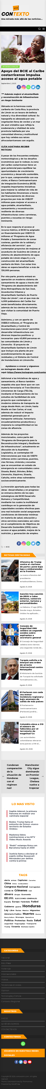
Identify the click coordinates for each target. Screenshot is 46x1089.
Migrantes (35, 910)
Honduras (31, 906)
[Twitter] (33, 87)
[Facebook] (19, 87)
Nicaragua (20, 917)
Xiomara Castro (27, 927)
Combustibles (23, 884)
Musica (38, 914)
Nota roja (5, 968)
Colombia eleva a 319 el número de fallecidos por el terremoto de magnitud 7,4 (31, 729)
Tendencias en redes (11, 985)
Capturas (22, 880)
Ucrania (15, 926)
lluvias (18, 910)
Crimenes (20, 890)
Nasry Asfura (9, 917)
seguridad (8, 924)
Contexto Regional (10, 1001)
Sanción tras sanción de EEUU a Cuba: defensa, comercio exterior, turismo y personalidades (31, 598)
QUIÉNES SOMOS (10, 1024)
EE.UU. (9, 898)
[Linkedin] (38, 87)
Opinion (5, 990)
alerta (7, 880)
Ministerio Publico (12, 914)
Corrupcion (34, 887)
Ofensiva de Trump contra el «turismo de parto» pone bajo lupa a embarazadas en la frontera (31, 567)
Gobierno (9, 906)
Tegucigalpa (19, 924)
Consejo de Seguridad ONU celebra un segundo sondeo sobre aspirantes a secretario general (31, 632)
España (7, 902)
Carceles (32, 880)
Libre (12, 910)
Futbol (34, 901)
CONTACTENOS (9, 1029)
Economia (26, 894)
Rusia (30, 920)
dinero (8, 894)
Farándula (25, 902)
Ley (6, 910)
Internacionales (8, 974)
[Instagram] (23, 87)
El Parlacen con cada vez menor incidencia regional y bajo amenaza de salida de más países (31, 697)
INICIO (4, 1018)
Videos (4, 979)
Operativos (29, 917)
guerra (18, 907)
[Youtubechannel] (30, 1062)
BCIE (8, 547)
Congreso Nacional (16, 886)
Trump (7, 927)
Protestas (20, 920)
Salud (37, 920)
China (7, 883)
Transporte (31, 924)
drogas (17, 894)
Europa (16, 902)
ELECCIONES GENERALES (26, 898)
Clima (14, 884)
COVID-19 (8, 891)
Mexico (25, 910)
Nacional (5, 958)
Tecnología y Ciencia (11, 996)
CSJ (30, 891)
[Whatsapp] (28, 87)
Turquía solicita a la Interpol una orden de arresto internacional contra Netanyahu (31, 665)
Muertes (28, 913)
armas (13, 880)
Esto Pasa (6, 963)
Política (8, 920)
